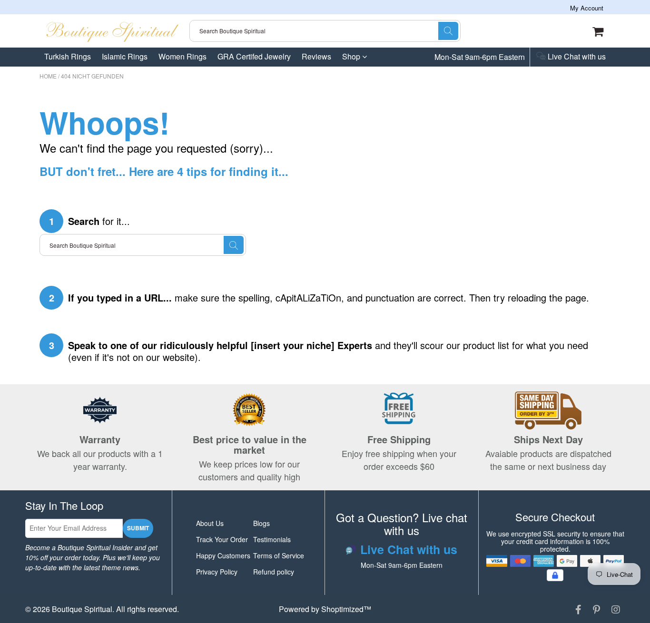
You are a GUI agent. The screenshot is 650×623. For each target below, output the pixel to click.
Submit (138, 528)
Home (48, 76)
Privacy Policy (216, 571)
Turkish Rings (67, 56)
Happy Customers (223, 555)
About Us (210, 523)
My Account (586, 8)
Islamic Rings (125, 56)
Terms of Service (278, 555)
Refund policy (273, 571)
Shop (352, 56)
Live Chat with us (576, 57)
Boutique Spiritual (82, 609)
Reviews (316, 56)
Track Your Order (222, 539)
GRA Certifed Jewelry (254, 56)
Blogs (261, 523)
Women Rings (182, 56)
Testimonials (272, 539)
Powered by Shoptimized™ (325, 609)
